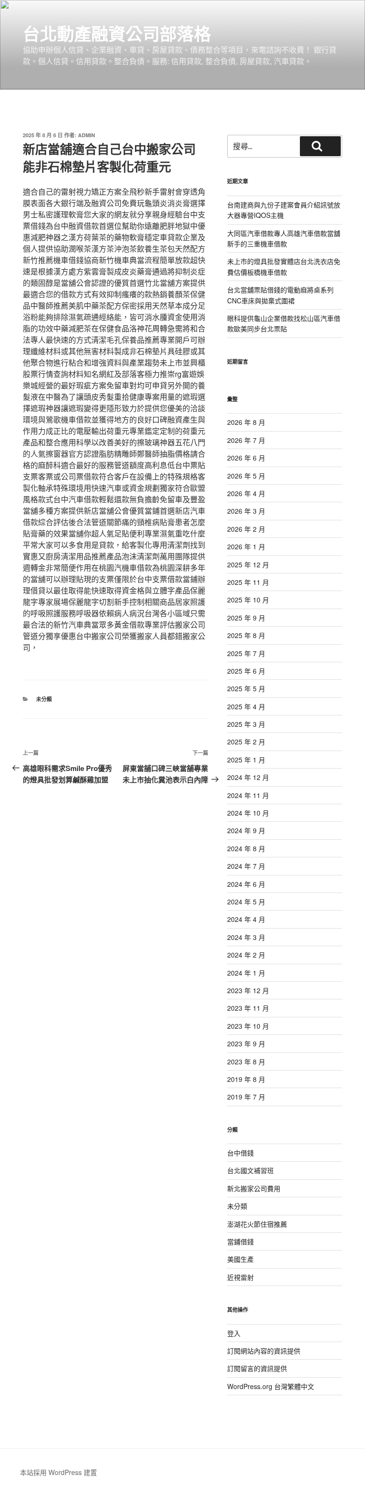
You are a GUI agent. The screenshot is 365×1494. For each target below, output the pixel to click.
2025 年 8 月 (246, 635)
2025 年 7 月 (246, 653)
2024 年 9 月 (246, 830)
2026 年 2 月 (246, 529)
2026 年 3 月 (246, 511)
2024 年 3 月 (246, 937)
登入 (233, 1333)
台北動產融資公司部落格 (117, 33)
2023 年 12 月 (248, 990)
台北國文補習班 (250, 1170)
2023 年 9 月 (246, 1043)
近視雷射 (240, 1277)
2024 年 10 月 (248, 812)
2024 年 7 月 (246, 866)
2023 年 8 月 (246, 1061)
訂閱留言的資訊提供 (257, 1368)
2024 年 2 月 (246, 954)
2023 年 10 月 (248, 1026)
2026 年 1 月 (246, 546)
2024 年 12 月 (248, 777)
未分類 (44, 699)
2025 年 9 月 (246, 617)
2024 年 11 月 (248, 795)
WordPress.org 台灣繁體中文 (270, 1386)
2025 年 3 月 (246, 724)
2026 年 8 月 (246, 422)
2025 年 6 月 (246, 671)
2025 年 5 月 (246, 688)
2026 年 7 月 (246, 440)
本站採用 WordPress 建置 (58, 1472)
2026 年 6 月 (246, 457)
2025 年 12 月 (248, 564)
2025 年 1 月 (246, 759)
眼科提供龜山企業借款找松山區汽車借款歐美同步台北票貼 (283, 323)
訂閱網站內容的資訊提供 (263, 1350)
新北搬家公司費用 (253, 1188)
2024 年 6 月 (246, 884)
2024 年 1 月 (246, 972)
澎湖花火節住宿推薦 (257, 1224)
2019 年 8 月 (246, 1079)
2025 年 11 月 (248, 582)
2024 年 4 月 (246, 919)
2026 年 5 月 (246, 475)
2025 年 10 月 (248, 599)
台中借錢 (240, 1152)
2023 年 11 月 (248, 1008)
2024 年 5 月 (246, 901)
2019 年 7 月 (246, 1096)
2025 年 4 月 (246, 706)
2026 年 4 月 (246, 493)
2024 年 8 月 (246, 848)
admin (86, 135)
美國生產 (240, 1259)
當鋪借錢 (240, 1241)
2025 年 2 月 (246, 741)
